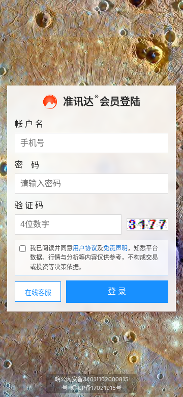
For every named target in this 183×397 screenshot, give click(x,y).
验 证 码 (29, 205)
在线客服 (38, 292)
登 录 (117, 291)
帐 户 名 (29, 124)
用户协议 (85, 248)
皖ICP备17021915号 (96, 387)
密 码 (27, 164)
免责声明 (115, 248)
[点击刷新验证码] (147, 224)
